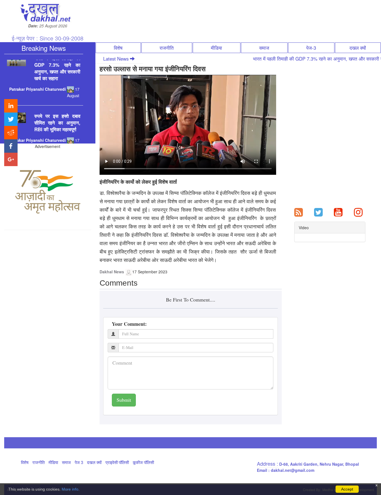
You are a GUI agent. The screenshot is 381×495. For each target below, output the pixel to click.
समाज (264, 47)
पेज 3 (79, 462)
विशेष (118, 47)
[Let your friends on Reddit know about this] (11, 132)
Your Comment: (129, 323)
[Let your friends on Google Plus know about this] (11, 159)
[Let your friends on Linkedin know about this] (11, 106)
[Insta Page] (358, 211)
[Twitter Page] (318, 211)
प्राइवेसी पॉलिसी (117, 462)
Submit (124, 399)
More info (70, 489)
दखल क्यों (357, 47)
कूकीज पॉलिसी (143, 462)
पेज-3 (311, 47)
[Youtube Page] (338, 211)
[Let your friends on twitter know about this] (11, 119)
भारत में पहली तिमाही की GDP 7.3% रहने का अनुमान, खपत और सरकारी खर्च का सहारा (57, 60)
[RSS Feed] (298, 211)
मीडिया (216, 47)
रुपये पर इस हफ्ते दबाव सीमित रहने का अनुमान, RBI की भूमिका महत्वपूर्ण (57, 114)
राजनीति (167, 47)
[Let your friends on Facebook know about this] (11, 146)
